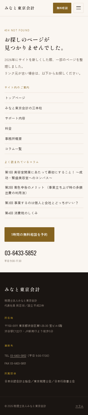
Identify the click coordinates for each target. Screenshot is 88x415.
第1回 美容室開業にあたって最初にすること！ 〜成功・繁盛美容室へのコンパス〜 (44, 175)
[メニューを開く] (78, 8)
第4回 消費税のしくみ (21, 212)
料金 (8, 128)
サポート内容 (15, 118)
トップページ (15, 97)
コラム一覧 (13, 148)
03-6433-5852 (21, 255)
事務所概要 (13, 138)
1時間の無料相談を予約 (29, 234)
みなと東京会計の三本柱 (23, 107)
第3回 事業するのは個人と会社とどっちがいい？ (42, 202)
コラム (79, 406)
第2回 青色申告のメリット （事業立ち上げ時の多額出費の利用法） (44, 190)
